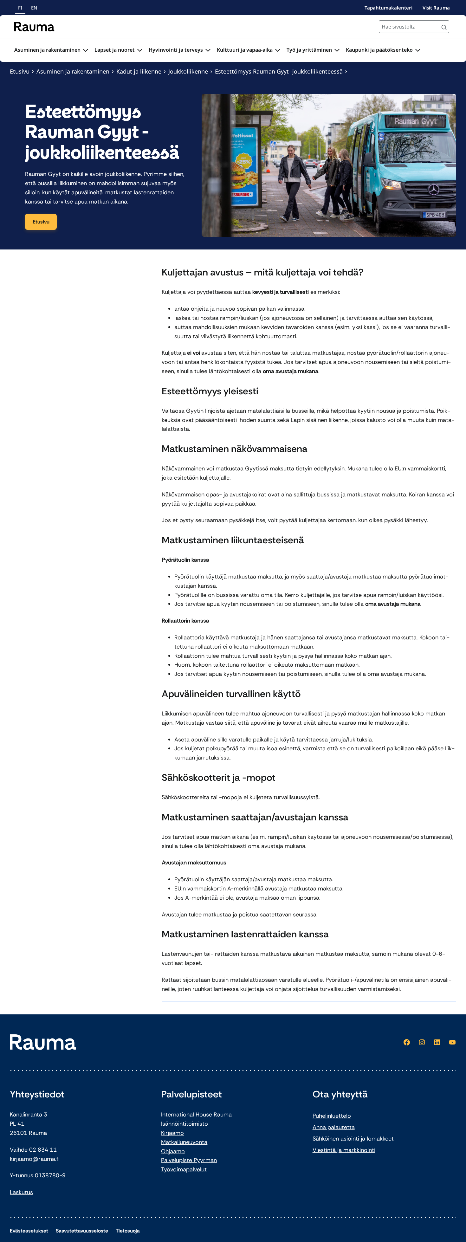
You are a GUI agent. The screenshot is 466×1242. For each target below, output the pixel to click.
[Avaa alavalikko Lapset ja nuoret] (139, 50)
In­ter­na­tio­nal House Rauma (196, 1114)
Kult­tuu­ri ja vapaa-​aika (245, 49)
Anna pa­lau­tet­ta (334, 1127)
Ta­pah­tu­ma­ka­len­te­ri (388, 7)
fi (20, 7)
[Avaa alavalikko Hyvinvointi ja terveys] (207, 50)
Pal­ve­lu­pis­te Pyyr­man (189, 1160)
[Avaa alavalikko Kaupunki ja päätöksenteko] (417, 50)
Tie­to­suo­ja (128, 1230)
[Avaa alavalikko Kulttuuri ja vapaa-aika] (277, 50)
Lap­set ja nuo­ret (114, 49)
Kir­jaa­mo (172, 1133)
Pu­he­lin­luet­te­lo (332, 1116)
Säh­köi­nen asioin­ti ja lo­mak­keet (353, 1138)
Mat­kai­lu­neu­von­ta (184, 1142)
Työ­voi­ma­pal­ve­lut (184, 1169)
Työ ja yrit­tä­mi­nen (309, 49)
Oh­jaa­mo (173, 1151)
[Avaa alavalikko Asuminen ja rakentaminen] (85, 50)
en (34, 7)
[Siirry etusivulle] (34, 26)
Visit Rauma (436, 7)
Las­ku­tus (21, 1192)
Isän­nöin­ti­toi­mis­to (184, 1124)
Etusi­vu (19, 71)
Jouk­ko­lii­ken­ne (188, 71)
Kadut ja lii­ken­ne (138, 71)
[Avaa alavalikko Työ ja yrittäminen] (337, 50)
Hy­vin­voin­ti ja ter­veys (176, 49)
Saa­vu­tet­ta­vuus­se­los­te (82, 1230)
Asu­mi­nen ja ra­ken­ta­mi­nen (47, 49)
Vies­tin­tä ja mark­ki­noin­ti (344, 1150)
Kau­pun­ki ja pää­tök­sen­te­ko (379, 49)
